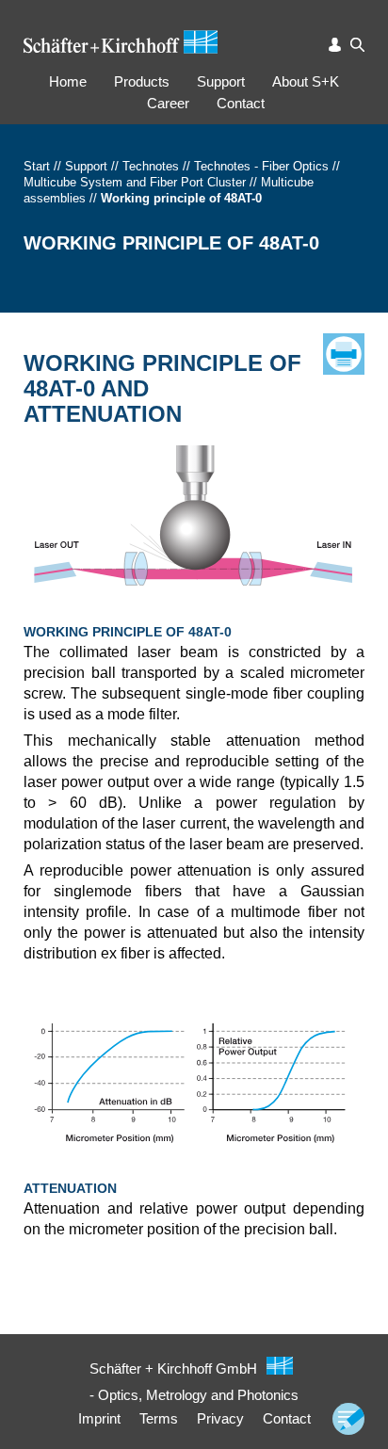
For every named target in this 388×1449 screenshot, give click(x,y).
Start (37, 166)
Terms (158, 1418)
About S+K (305, 81)
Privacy (220, 1418)
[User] (336, 45)
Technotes (150, 166)
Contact (241, 103)
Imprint (99, 1418)
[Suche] (357, 45)
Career (168, 103)
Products (142, 81)
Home (68, 81)
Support (221, 81)
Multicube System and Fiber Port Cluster (135, 182)
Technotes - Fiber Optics (261, 166)
